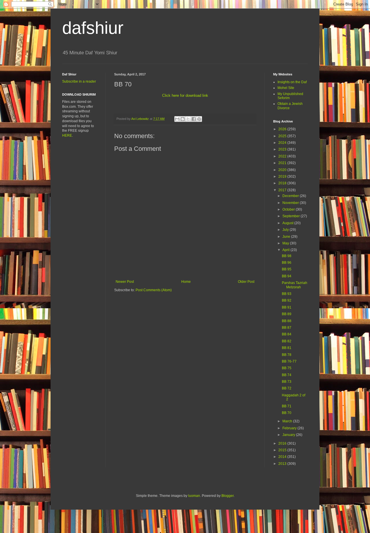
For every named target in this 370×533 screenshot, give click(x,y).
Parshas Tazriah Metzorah (294, 285)
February (289, 428)
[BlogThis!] (183, 119)
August (288, 223)
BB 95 (286, 269)
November (291, 203)
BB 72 (286, 388)
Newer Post (125, 282)
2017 (282, 190)
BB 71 (286, 406)
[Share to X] (188, 119)
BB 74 (286, 375)
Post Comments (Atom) (154, 290)
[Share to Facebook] (194, 119)
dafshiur (92, 28)
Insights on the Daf (292, 82)
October (289, 209)
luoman (194, 496)
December (291, 196)
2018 (282, 183)
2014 (282, 457)
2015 (282, 450)
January (289, 435)
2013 (282, 464)
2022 (282, 156)
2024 (282, 143)
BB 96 (286, 263)
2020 (282, 170)
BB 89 (286, 314)
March (287, 421)
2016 (282, 443)
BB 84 (286, 334)
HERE (67, 135)
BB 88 (286, 321)
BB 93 (286, 294)
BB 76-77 (289, 361)
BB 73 (286, 382)
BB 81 (286, 348)
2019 (282, 176)
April (286, 250)
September (291, 216)
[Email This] (177, 119)
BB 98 (286, 256)
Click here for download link (185, 95)
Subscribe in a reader (79, 81)
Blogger (227, 496)
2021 (282, 163)
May (286, 243)
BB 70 (286, 413)
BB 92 (286, 300)
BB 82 (286, 341)
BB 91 (286, 307)
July (286, 230)
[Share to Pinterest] (199, 119)
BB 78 (286, 355)
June (286, 237)
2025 (282, 136)
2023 (282, 149)
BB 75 (286, 368)
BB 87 (286, 328)
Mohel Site (286, 88)
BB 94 (286, 276)
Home (186, 282)
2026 (282, 129)
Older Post (246, 282)
